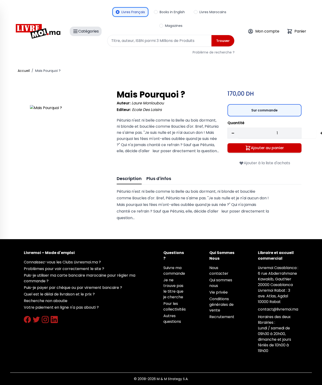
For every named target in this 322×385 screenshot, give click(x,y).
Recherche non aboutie (45, 300)
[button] (66, 142)
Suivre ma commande (174, 270)
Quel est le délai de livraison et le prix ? (59, 294)
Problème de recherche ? (214, 52)
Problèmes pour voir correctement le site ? (64, 268)
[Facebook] (27, 319)
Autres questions (172, 318)
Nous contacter (218, 270)
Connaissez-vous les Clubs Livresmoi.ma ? (62, 262)
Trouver (223, 40)
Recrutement (221, 316)
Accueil (24, 70)
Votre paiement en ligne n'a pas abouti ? (61, 307)
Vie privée (218, 292)
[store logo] (38, 31)
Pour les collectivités (174, 306)
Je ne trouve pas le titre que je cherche (173, 288)
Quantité (235, 123)
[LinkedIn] (54, 319)
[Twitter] (36, 319)
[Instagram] (45, 319)
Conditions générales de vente (221, 304)
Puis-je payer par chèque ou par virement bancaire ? (73, 287)
